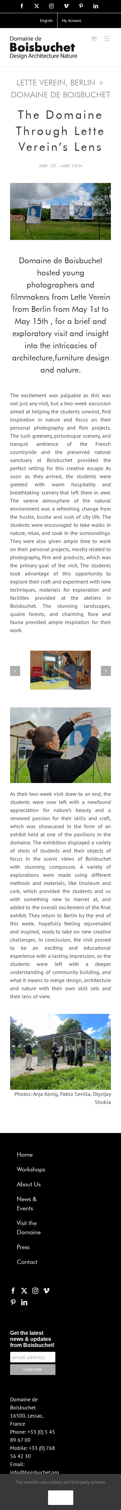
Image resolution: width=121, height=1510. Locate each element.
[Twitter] (24, 1291)
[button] (15, 671)
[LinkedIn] (24, 1302)
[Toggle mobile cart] (93, 38)
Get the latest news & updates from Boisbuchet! (32, 1339)
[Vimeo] (46, 1291)
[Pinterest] (13, 1302)
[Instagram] (35, 1291)
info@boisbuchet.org (34, 1472)
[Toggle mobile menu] (107, 38)
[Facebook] (13, 1291)
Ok (61, 1498)
